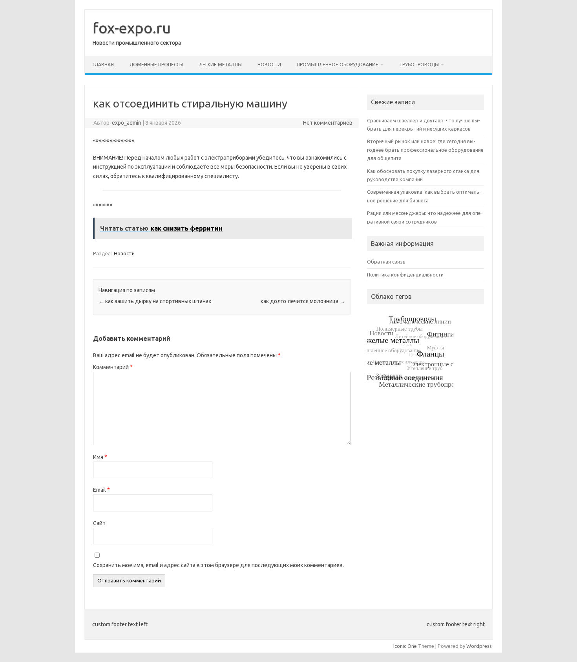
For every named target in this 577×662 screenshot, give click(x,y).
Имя (100, 457)
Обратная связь (386, 261)
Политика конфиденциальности (405, 274)
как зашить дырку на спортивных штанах (155, 301)
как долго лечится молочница (303, 301)
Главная (103, 64)
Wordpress (479, 646)
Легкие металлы (220, 64)
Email (101, 490)
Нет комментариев (327, 123)
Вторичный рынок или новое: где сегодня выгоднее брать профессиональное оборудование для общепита (425, 149)
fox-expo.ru (132, 28)
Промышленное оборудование (337, 64)
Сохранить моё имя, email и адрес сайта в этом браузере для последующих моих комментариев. (218, 565)
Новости (269, 64)
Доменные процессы (156, 64)
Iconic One (405, 646)
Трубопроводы (419, 64)
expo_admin (126, 123)
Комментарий (113, 367)
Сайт (99, 523)
